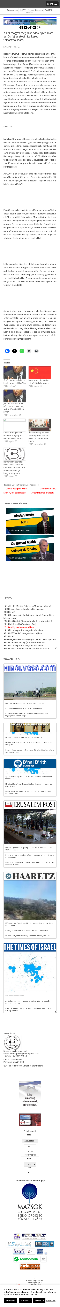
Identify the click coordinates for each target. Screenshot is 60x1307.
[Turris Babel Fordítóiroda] (44, 1247)
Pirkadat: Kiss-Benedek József (18, 585)
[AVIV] (17, 1239)
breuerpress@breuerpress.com (24, 1053)
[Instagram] (39, 29)
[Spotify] (34, 29)
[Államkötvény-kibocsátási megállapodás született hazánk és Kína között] (40, 425)
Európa (15, 485)
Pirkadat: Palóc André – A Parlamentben (22, 558)
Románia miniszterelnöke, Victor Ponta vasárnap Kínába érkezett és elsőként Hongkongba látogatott (14, 468)
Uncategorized (32, 485)
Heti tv (7, 598)
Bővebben (50, 1300)
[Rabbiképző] (46, 1254)
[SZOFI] (19, 1254)
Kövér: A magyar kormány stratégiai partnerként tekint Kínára (13, 436)
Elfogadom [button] (26, 1300)
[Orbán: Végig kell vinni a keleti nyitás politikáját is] (14, 372)
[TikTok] (30, 29)
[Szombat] (40, 1254)
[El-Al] (34, 1239)
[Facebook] (21, 29)
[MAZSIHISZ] (19, 1247)
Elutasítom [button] (39, 1300)
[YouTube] (25, 29)
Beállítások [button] (10, 1300)
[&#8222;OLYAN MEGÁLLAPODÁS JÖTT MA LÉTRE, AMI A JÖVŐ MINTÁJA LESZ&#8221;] (14, 396)
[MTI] (31, 1254)
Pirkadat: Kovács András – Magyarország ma (24, 530)
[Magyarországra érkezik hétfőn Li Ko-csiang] (40, 372)
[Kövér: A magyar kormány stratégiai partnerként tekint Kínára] (14, 425)
